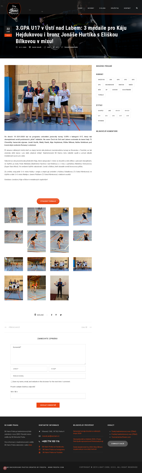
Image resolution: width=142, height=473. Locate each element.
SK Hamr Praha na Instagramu (54, 450)
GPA (48, 47)
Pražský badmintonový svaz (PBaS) (124, 434)
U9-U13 (127, 110)
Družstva (115, 8)
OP (106, 90)
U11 (99, 116)
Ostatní (114, 90)
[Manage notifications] (5, 468)
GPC (125, 79)
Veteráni (101, 121)
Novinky (91, 8)
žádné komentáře (71, 47)
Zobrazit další (117, 443)
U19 (127, 116)
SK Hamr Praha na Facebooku (53, 447)
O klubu (102, 8)
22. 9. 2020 (22, 47)
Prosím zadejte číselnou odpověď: (23, 387)
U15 (113, 116)
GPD (133, 79)
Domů (80, 8)
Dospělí (100, 110)
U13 (106, 116)
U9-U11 (118, 110)
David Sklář (36, 47)
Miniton (121, 85)
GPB (118, 79)
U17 (57, 47)
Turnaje (101, 95)
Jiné (109, 110)
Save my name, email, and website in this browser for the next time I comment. (41, 382)
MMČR (131, 85)
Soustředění (126, 90)
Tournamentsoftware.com (121, 437)
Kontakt (127, 8)
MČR (99, 90)
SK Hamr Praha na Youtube (52, 452)
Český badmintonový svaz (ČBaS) (123, 431)
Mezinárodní (109, 85)
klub (30, 445)
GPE (99, 85)
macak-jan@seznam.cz (50, 436)
